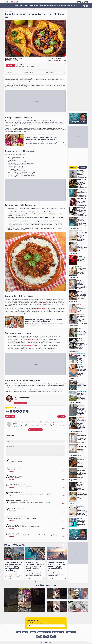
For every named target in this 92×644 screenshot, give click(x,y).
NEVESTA (79, 230)
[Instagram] (82, 2)
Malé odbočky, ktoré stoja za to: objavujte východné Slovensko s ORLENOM (81, 359)
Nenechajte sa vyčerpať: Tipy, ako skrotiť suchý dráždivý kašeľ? (82, 332)
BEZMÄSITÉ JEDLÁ (82, 493)
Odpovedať (11, 463)
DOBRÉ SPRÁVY (81, 354)
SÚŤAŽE (73, 5)
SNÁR (55, 5)
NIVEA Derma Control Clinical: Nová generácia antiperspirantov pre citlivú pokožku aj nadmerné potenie (81, 371)
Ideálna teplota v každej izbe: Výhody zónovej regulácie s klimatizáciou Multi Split (81, 474)
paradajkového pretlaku (30, 345)
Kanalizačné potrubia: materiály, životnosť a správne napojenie (80, 463)
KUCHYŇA (80, 482)
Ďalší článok (61, 416)
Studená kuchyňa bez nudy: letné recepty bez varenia (82, 496)
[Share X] (17, 411)
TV (76, 5)
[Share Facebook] (11, 411)
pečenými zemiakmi (41, 308)
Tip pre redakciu (71, 632)
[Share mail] (27, 411)
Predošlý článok (10, 416)
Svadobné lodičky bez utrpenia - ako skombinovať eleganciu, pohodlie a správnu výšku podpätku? (82, 236)
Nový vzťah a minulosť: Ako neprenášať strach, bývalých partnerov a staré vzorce (82, 285)
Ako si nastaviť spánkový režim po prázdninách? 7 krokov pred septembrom (81, 295)
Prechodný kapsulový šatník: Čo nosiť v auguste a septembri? (82, 173)
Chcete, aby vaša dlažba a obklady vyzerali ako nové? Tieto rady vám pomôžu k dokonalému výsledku (81, 411)
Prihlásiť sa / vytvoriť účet (35, 429)
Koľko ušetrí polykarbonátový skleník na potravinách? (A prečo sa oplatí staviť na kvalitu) (81, 397)
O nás (18, 632)
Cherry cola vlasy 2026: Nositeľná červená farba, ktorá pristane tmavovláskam (81, 201)
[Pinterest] (85, 2)
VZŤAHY (32, 5)
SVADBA (69, 5)
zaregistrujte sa (39, 425)
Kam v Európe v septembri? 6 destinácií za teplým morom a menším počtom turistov (81, 221)
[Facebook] (78, 2)
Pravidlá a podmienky (44, 632)
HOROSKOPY (50, 5)
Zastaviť (9, 72)
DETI (78, 381)
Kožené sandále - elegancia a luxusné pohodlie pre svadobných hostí (82, 247)
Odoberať (62, 626)
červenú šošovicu (31, 339)
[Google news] (51, 636)
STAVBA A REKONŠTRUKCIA (81, 434)
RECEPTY (36, 5)
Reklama (33, 632)
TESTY (45, 5)
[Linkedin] (87, 2)
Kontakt (25, 632)
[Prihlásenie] (84, 6)
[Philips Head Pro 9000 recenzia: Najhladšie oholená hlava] (78, 593)
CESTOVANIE (63, 5)
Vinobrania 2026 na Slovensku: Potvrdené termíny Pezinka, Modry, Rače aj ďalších (81, 183)
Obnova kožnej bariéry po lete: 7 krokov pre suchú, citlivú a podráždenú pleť (82, 192)
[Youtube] (80, 2)
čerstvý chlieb (42, 302)
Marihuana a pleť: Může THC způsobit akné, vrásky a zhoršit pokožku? (82, 308)
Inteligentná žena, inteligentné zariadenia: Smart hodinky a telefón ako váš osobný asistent (82, 344)
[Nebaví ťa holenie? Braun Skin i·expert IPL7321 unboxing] (57, 606)
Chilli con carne (9, 121)
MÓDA (58, 5)
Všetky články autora (20, 403)
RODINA (79, 291)
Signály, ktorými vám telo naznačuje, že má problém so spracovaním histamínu (82, 272)
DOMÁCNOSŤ (80, 405)
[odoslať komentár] (62, 454)
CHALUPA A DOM (81, 458)
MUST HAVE (80, 243)
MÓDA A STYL (80, 314)
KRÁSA (16, 5)
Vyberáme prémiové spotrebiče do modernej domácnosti (80, 487)
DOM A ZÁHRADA (81, 391)
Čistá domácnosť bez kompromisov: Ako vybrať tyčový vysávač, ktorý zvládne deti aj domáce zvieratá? (82, 512)
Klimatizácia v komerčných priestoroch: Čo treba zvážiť (81, 450)
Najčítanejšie (73, 167)
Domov (6, 11)
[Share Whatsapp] (14, 411)
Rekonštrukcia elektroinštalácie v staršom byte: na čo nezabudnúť (81, 439)
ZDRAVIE (41, 5)
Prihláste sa (16, 422)
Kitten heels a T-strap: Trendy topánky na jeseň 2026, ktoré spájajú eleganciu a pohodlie (82, 211)
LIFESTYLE (27, 5)
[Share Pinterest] (20, 411)
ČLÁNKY (79, 328)
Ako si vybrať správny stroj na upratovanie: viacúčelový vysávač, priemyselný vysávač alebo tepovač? (81, 423)
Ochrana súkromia (58, 632)
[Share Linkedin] (24, 411)
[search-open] (87, 6)
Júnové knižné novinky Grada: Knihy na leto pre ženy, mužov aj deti (81, 522)
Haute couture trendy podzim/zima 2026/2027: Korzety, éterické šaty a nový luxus (82, 320)
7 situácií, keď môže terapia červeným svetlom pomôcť (81, 260)
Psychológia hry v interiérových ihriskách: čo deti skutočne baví (82, 384)
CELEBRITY (21, 5)
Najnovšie (82, 167)
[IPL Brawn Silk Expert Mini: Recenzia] (78, 606)
